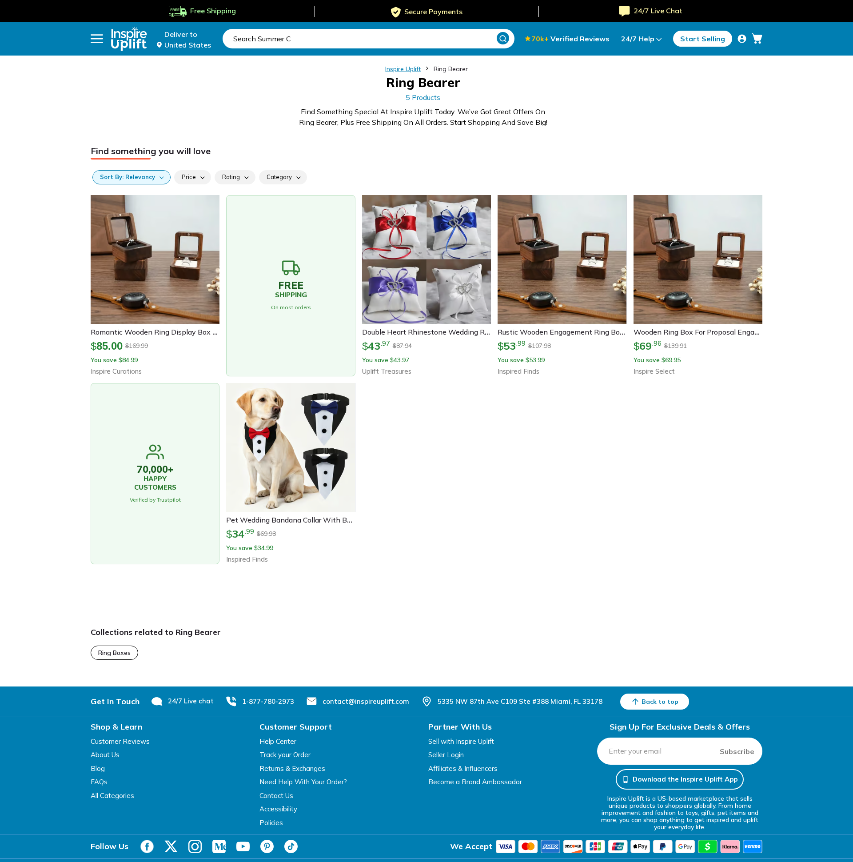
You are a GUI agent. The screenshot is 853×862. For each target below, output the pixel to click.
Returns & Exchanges (292, 768)
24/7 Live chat (191, 701)
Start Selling (702, 38)
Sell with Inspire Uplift (461, 741)
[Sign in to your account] (742, 38)
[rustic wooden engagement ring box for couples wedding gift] (24, 831)
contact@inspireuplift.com (366, 701)
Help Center (277, 741)
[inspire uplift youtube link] (243, 846)
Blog (98, 768)
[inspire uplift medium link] (219, 846)
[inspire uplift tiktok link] (291, 846)
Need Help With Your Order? (303, 782)
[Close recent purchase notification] (197, 823)
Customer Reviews (120, 741)
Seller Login (446, 754)
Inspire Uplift (403, 69)
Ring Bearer (451, 69)
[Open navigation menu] (97, 38)
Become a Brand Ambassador (475, 782)
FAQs (99, 782)
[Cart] (757, 38)
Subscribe (737, 751)
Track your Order (285, 754)
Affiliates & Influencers (463, 768)
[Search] (503, 38)
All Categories (112, 795)
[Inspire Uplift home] (129, 39)
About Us (105, 754)
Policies (271, 822)
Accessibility (278, 809)
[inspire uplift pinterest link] (267, 846)
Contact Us (276, 795)
